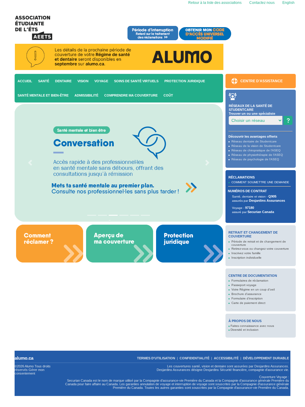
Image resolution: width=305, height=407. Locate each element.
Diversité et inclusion (245, 329)
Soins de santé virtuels (136, 81)
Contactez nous (262, 3)
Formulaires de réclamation (249, 280)
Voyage (101, 81)
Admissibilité (86, 95)
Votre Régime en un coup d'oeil (253, 289)
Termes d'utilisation (156, 358)
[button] (30, 163)
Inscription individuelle (246, 257)
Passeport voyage (243, 285)
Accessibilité (226, 358)
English (288, 3)
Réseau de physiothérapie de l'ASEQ (257, 154)
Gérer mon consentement (29, 371)
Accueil (25, 81)
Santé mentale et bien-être (43, 95)
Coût (168, 95)
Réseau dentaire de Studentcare (254, 141)
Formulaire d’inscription (247, 298)
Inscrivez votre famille (246, 253)
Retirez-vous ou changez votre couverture (260, 248)
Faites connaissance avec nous (252, 325)
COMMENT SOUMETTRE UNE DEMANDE (260, 182)
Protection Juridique (184, 81)
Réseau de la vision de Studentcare (256, 145)
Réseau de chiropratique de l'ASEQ (256, 150)
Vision (82, 81)
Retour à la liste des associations (214, 3)
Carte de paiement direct (248, 303)
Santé (43, 81)
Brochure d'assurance (246, 294)
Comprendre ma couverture (131, 95)
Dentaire (63, 81)
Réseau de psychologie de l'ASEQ (255, 159)
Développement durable (266, 358)
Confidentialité (194, 358)
